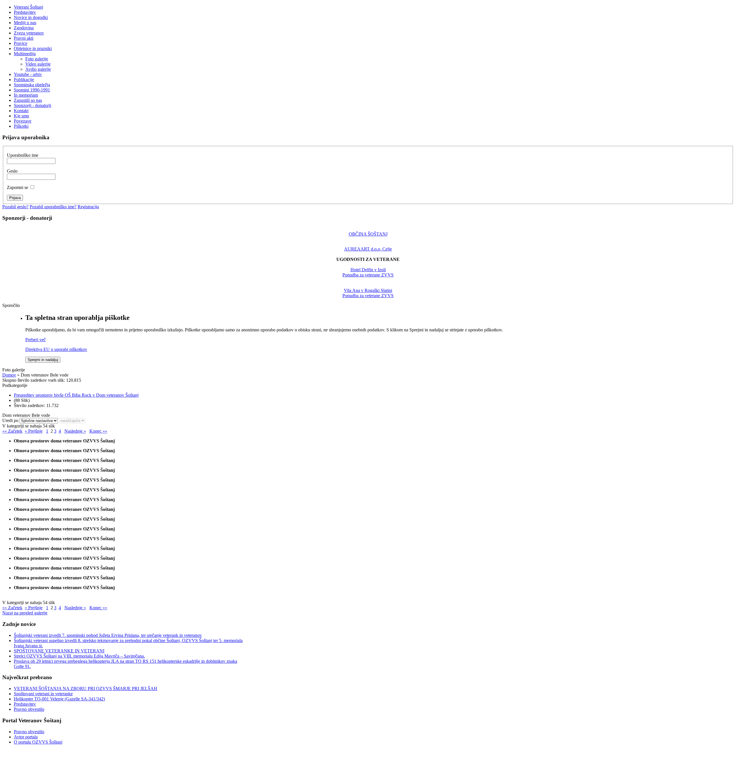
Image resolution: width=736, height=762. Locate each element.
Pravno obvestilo (29, 709)
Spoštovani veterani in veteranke (43, 693)
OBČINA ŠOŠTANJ (368, 234)
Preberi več (35, 339)
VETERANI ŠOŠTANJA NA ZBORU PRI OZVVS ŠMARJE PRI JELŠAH (85, 688)
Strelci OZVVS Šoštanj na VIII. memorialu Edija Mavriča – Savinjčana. (79, 656)
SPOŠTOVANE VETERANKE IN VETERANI (59, 650)
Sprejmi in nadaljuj (43, 360)
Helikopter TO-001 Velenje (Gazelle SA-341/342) (59, 698)
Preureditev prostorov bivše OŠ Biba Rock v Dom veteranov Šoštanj (76, 395)
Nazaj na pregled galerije (24, 612)
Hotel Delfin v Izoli (368, 269)
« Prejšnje (34, 431)
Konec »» (98, 431)
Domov (9, 375)
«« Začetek (12, 431)
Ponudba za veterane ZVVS (368, 274)
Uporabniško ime (22, 155)
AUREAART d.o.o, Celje (368, 249)
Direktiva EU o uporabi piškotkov (56, 349)
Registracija (88, 206)
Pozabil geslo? (15, 206)
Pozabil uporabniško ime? (53, 206)
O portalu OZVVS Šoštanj (38, 742)
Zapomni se (17, 187)
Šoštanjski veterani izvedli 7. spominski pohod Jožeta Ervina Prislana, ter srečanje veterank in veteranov (108, 635)
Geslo (12, 171)
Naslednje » (75, 431)
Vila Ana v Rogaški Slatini (368, 290)
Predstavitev (25, 704)
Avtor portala (26, 736)
